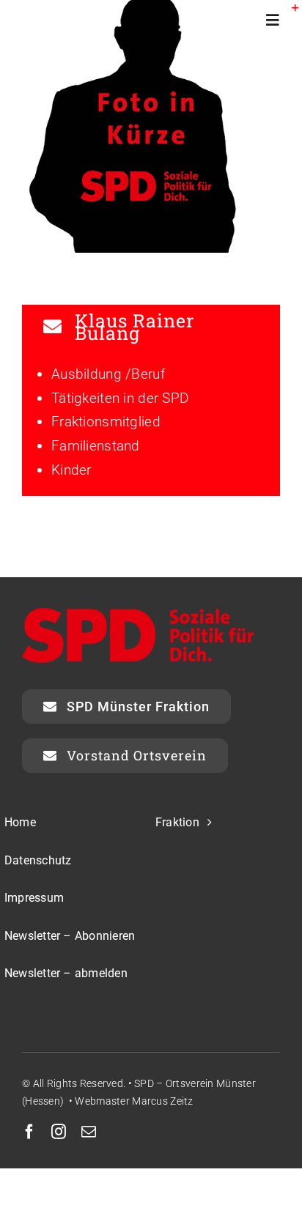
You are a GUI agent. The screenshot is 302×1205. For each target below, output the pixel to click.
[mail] (88, 1131)
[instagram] (58, 1131)
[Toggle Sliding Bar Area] (289, 13)
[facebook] (29, 1131)
